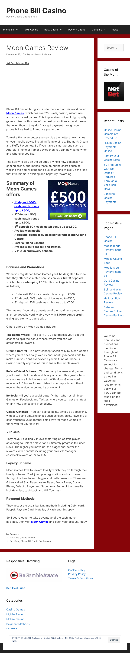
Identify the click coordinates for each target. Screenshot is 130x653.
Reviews (14, 534)
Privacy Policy (77, 574)
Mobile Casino (15, 619)
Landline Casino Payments (110, 197)
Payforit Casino (76, 29)
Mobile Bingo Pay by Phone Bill (112, 250)
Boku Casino (51, 29)
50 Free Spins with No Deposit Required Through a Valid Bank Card (112, 177)
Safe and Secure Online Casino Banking (114, 311)
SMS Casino (31, 29)
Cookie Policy (76, 570)
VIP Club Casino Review (22, 537)
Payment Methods (18, 624)
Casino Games (15, 609)
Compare (97, 29)
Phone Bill (9, 29)
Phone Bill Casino (36, 10)
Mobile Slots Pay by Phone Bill (112, 271)
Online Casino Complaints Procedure (112, 134)
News (115, 29)
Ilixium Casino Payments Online (112, 147)
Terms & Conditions (80, 578)
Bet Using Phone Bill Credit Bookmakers (31, 541)
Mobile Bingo (14, 614)
